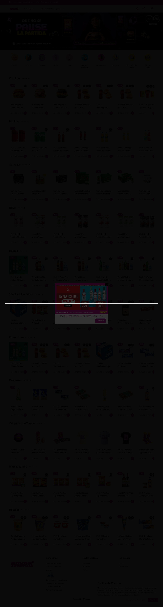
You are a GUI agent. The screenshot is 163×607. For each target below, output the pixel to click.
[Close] (106, 284)
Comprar (100, 321)
